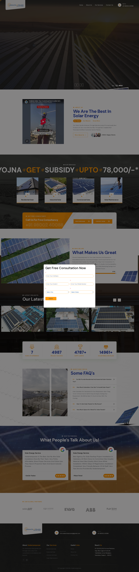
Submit (51, 298)
